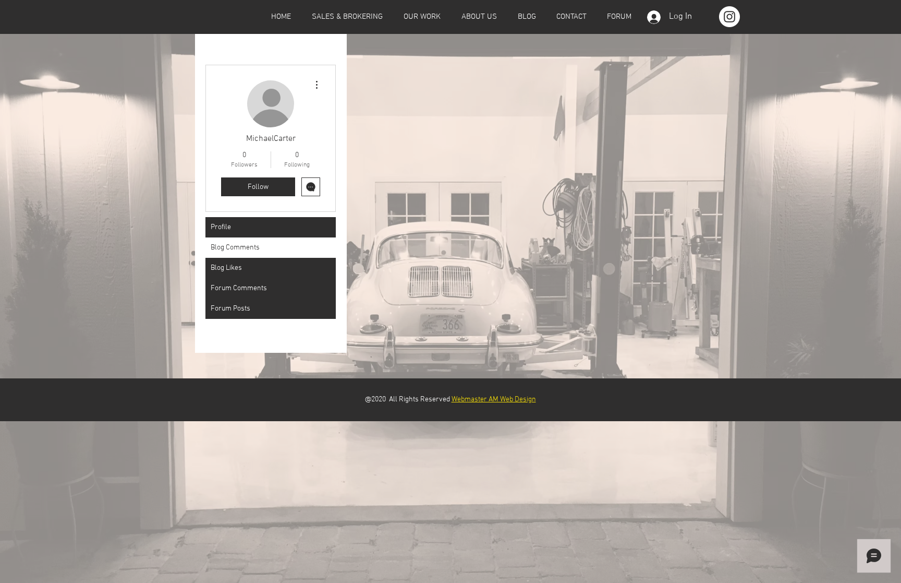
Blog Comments (235, 247)
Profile (221, 227)
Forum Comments (239, 288)
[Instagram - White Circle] (729, 16)
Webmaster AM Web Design (494, 399)
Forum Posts (230, 308)
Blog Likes (226, 268)
